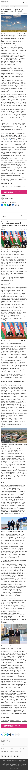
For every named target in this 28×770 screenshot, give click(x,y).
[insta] (5, 756)
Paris (14, 186)
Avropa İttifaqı (10, 139)
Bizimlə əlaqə (19, 744)
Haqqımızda (4, 744)
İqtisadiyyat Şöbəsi (8, 198)
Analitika (3, 13)
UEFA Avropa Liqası (6, 186)
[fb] (2, 205)
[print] (16, 205)
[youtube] (18, 756)
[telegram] (8, 205)
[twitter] (10, 205)
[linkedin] (13, 205)
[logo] (4, 2)
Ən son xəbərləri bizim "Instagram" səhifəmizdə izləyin (12, 192)
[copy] (18, 205)
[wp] (5, 205)
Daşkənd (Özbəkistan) (15, 720)
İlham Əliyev (5, 6)
